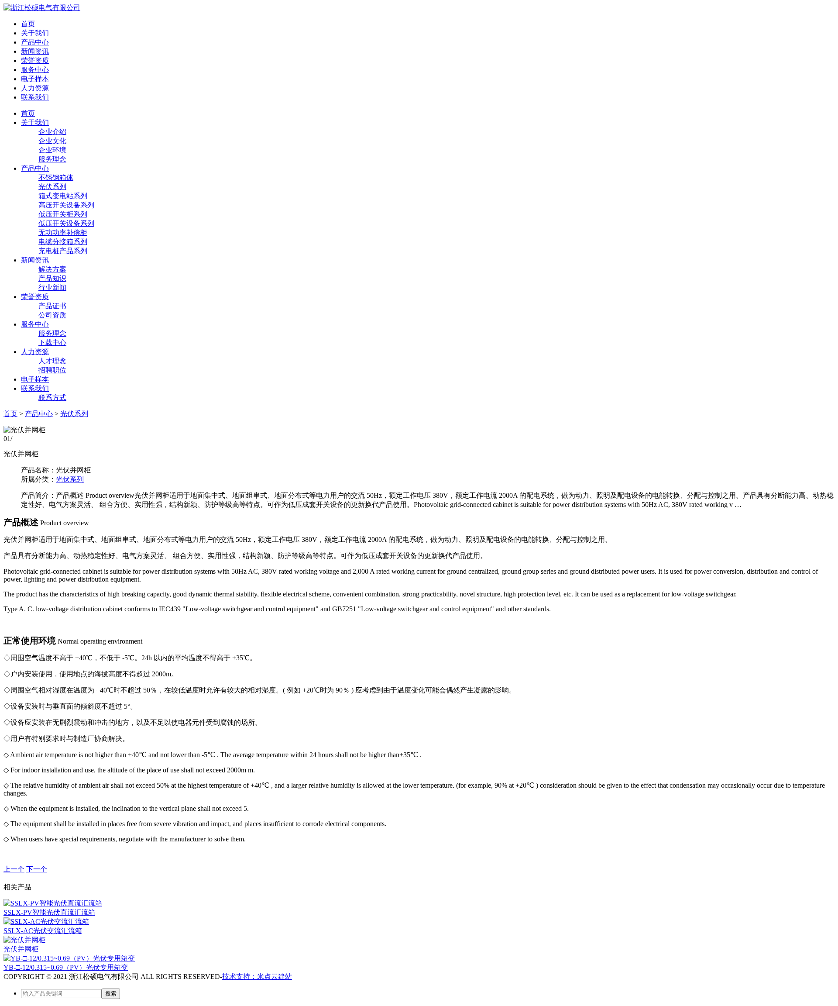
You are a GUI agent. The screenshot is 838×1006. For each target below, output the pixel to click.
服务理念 (52, 159)
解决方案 (52, 269)
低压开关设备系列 (66, 223)
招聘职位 (52, 370)
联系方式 (52, 397)
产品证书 (52, 306)
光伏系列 (52, 186)
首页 (28, 24)
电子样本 (35, 79)
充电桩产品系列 (62, 251)
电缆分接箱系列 (62, 241)
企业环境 (52, 150)
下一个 (36, 869)
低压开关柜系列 (62, 214)
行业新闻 (52, 287)
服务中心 (35, 69)
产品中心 (35, 42)
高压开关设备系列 (66, 205)
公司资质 (52, 315)
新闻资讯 (35, 51)
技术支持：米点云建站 (257, 976)
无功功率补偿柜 (62, 232)
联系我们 (35, 97)
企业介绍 (52, 131)
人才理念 (52, 361)
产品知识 (52, 278)
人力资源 (35, 88)
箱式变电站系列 (62, 196)
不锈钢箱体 (55, 177)
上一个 (13, 869)
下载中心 (52, 342)
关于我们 (35, 33)
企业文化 (52, 141)
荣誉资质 (35, 60)
